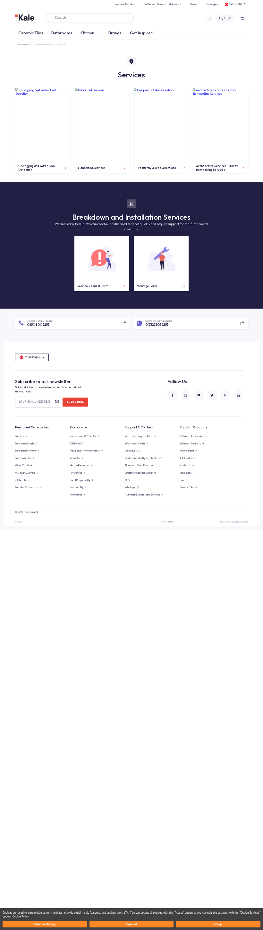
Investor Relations (125, 4)
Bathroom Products (190, 443)
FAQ (127, 480)
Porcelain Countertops (26, 487)
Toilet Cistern (186, 458)
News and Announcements (85, 450)
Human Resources (79, 465)
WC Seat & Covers (25, 472)
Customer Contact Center (139, 472)
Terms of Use (167, 521)
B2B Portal (75, 443)
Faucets (19, 436)
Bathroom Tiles (23, 458)
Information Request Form (139, 436)
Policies (18, 521)
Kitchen (87, 32)
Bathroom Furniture (25, 450)
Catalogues (213, 4)
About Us (75, 458)
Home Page (23, 44)
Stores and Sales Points (137, 465)
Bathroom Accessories (192, 436)
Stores (194, 4)
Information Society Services (234, 521)
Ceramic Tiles (30, 32)
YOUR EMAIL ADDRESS (34, 401)
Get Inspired (141, 32)
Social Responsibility (80, 480)
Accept (218, 924)
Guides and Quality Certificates (141, 458)
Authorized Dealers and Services (162, 4)
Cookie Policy (21, 916)
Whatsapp (130, 487)
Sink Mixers (185, 472)
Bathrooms (61, 32)
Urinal (182, 480)
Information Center (135, 443)
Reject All (131, 924)
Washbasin (185, 465)
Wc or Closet (22, 465)
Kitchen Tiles (22, 480)
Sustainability (76, 487)
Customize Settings (44, 924)
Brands (114, 32)
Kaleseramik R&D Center (83, 436)
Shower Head (187, 450)
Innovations (76, 494)
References (76, 472)
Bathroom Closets (24, 443)
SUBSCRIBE (75, 401)
